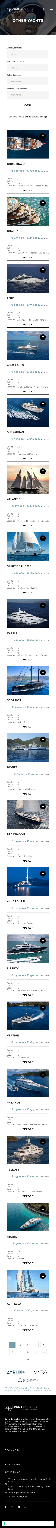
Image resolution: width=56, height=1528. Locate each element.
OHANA (12, 1236)
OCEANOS (13, 1102)
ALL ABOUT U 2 (17, 901)
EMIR (10, 298)
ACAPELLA (14, 1303)
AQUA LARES (15, 365)
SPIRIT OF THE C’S (19, 566)
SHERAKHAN (15, 432)
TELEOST (13, 1169)
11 (28, 1359)
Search (27, 105)
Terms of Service (15, 1464)
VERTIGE (13, 1035)
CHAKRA (12, 231)
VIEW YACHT (28, 190)
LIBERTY (13, 968)
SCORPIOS (14, 700)
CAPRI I (12, 633)
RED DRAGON (16, 834)
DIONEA (12, 767)
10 (43, 1352)
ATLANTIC (14, 499)
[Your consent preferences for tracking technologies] (28, 1523)
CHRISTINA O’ (16, 164)
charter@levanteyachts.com (22, 1492)
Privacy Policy (14, 1450)
